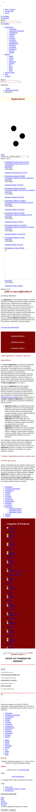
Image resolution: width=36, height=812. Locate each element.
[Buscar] (20, 22)
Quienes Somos (10, 72)
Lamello (11, 63)
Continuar (12, 810)
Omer (10, 71)
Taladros (11, 52)
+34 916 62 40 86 (10, 2)
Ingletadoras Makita (15, 508)
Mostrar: (3, 158)
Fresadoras (12, 45)
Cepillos (11, 36)
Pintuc (11, 69)
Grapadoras (12, 47)
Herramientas (9, 27)
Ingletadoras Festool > (18, 342)
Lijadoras (12, 51)
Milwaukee (12, 62)
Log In (7, 13)
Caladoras (12, 34)
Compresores (13, 42)
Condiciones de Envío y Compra (15, 789)
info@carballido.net (18, 776)
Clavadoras (12, 40)
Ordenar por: (5, 156)
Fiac (10, 65)
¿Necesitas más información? (10, 327)
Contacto (7, 76)
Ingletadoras (12, 49)
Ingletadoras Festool (15, 510)
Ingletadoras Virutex (15, 512)
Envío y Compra (10, 9)
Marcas (7, 54)
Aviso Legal (8, 787)
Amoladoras (12, 29)
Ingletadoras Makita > (18, 336)
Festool (11, 58)
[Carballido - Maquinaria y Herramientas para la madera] (5, 17)
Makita (11, 56)
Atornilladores (13, 32)
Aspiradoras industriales (16, 31)
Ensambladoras (13, 43)
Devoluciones (9, 11)
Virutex (11, 60)
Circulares (12, 38)
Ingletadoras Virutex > (18, 348)
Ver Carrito (5, 810)
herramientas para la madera (9, 397)
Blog (6, 74)
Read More (8, 167)
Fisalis (11, 67)
